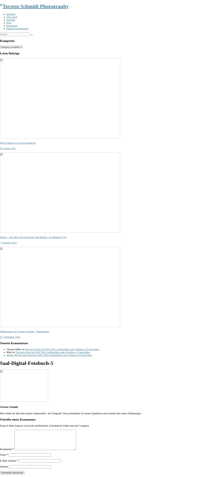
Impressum (11, 25)
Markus (10, 355)
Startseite (11, 14)
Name (4, 454)
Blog (8, 22)
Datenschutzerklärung (17, 28)
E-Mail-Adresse (9, 460)
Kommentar (7, 449)
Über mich (11, 17)
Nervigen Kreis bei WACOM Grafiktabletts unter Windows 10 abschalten (62, 349)
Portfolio (10, 20)
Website (4, 466)
